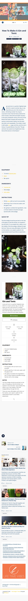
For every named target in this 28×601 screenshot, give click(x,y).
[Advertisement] (14, 147)
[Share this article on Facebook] (3, 435)
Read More (5, 485)
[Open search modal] (25, 22)
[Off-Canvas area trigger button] (3, 22)
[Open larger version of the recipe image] (14, 291)
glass (8, 201)
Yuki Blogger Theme (15, 591)
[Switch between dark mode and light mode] (24, 22)
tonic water (7, 192)
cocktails (9, 38)
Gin (20, 38)
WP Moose (6, 592)
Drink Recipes (15, 38)
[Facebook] (13, 22)
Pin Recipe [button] (14, 319)
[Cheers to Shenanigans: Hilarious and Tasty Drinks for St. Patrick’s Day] (14, 493)
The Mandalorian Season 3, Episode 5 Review (13, 554)
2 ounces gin (7, 187)
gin (9, 125)
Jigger (5, 176)
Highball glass (12, 173)
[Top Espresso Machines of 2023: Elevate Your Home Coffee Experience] (14, 462)
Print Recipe (15, 315)
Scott (11, 36)
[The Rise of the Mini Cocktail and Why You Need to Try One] (14, 520)
